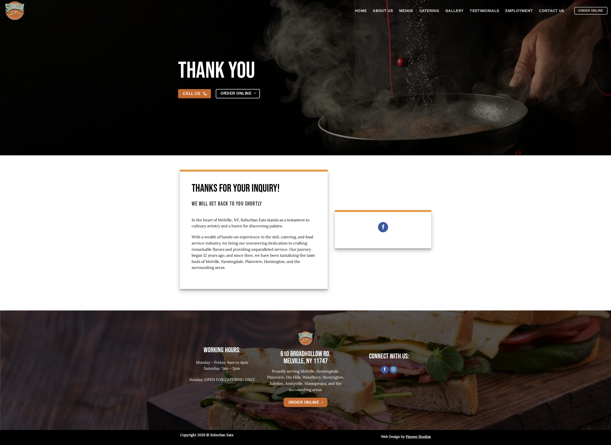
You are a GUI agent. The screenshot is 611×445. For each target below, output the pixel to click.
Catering (429, 10)
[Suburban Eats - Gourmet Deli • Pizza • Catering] (27, 11)
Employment (519, 10)
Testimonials (484, 10)
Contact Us (551, 10)
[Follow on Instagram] (393, 370)
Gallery (454, 10)
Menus (406, 10)
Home (361, 10)
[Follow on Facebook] (383, 227)
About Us (383, 10)
